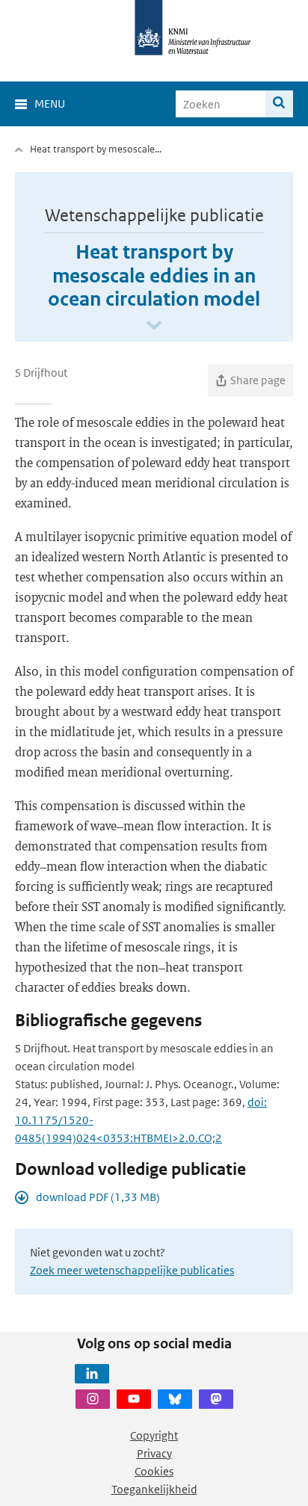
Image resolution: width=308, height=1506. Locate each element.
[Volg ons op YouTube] (134, 1399)
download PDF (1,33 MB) (98, 1197)
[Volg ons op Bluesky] (175, 1399)
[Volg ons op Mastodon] (216, 1399)
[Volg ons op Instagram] (93, 1399)
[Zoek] (279, 103)
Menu (49, 103)
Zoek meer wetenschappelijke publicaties (132, 1270)
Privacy (154, 1453)
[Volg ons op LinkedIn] (92, 1373)
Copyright (154, 1435)
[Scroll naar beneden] (154, 326)
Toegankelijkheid (154, 1489)
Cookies (154, 1471)
